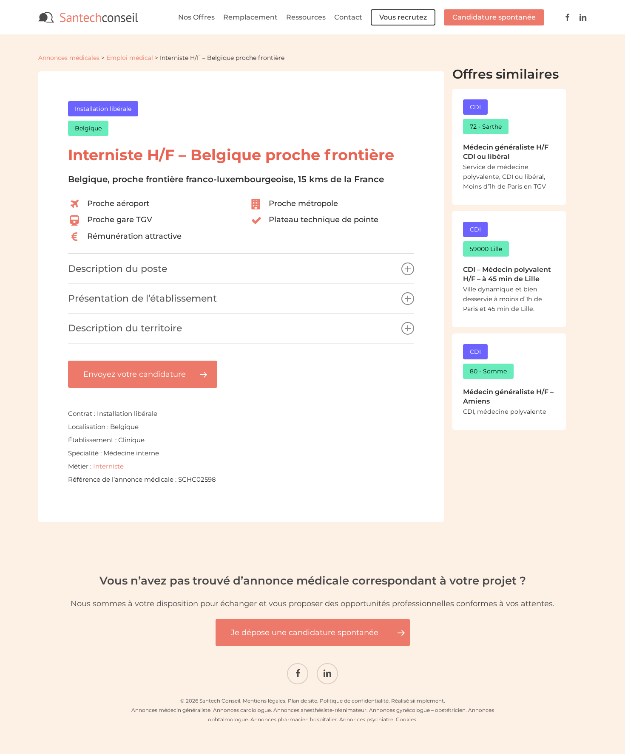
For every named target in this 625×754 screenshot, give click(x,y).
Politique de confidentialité (354, 701)
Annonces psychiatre (366, 719)
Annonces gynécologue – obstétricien (417, 710)
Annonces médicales (68, 58)
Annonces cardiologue (242, 710)
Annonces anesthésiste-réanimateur (319, 710)
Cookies (406, 719)
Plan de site (302, 701)
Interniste (108, 466)
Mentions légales (264, 701)
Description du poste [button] (117, 268)
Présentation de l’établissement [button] (142, 298)
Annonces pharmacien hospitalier (293, 719)
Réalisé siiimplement (417, 701)
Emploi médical (129, 58)
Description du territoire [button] (125, 328)
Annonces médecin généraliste (170, 710)
